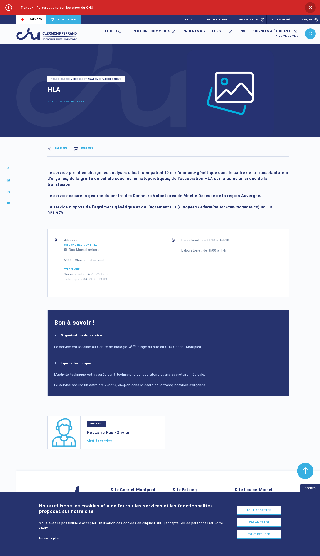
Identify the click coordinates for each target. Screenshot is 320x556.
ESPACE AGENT (217, 19)
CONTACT (189, 19)
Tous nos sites (249, 19)
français (306, 19)
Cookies (310, 488)
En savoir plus (49, 538)
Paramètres (259, 522)
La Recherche (286, 36)
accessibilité (281, 19)
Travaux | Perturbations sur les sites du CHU (57, 8)
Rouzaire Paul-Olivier (108, 432)
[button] (310, 7)
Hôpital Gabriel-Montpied (67, 101)
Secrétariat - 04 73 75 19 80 (87, 274)
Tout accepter (259, 510)
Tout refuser (259, 534)
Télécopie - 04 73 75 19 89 (85, 279)
